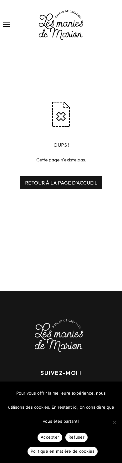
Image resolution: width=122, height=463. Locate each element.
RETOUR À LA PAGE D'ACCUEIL (61, 183)
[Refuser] (114, 422)
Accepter (50, 437)
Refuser (76, 437)
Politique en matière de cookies (63, 451)
